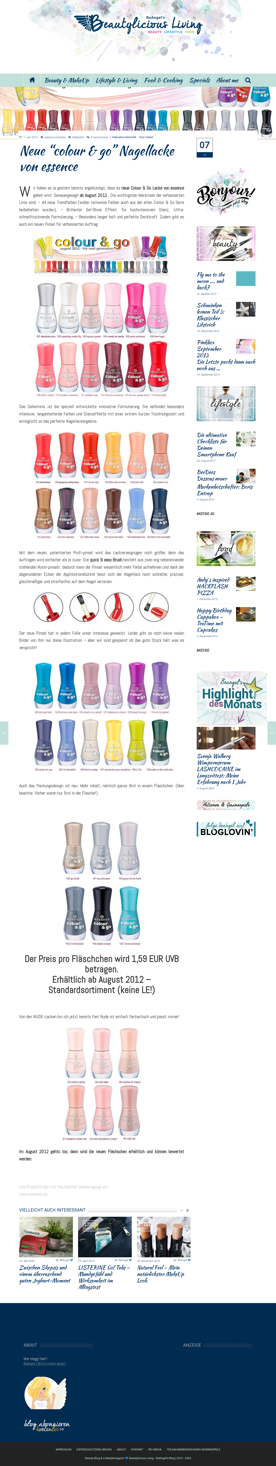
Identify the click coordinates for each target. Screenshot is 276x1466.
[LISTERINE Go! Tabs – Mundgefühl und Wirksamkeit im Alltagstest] (105, 1237)
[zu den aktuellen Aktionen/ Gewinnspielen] (226, 804)
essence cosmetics (55, 137)
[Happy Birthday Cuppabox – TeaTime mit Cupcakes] (246, 614)
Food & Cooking (163, 80)
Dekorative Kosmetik (124, 137)
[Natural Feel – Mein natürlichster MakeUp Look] (164, 1237)
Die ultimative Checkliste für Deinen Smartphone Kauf (216, 444)
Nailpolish (78, 137)
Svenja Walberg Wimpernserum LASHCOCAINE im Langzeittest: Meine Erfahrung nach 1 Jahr (221, 769)
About (121, 1449)
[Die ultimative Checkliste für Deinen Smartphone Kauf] (246, 439)
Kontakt (137, 1449)
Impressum (63, 1449)
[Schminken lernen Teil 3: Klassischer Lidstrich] (246, 309)
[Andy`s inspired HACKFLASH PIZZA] (246, 583)
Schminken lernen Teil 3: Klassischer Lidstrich (210, 314)
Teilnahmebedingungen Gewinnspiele (193, 1449)
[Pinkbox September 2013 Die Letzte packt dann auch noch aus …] (246, 346)
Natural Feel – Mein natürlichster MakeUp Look (160, 1274)
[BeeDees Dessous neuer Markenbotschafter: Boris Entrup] (246, 476)
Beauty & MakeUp (66, 80)
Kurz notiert (146, 137)
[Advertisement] (138, 53)
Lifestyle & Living (116, 80)
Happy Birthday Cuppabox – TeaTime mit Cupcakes (214, 620)
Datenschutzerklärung (94, 1449)
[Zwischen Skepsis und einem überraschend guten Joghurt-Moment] (46, 1237)
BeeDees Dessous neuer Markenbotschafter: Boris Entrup (224, 482)
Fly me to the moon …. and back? (211, 281)
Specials (199, 80)
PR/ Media (155, 1449)
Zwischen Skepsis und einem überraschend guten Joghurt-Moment (44, 1274)
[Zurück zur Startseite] (32, 80)
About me (227, 80)
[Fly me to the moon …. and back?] (246, 278)
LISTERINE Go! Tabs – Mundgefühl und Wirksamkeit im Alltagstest (104, 1277)
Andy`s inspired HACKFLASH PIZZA (213, 586)
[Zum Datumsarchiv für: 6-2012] (205, 147)
